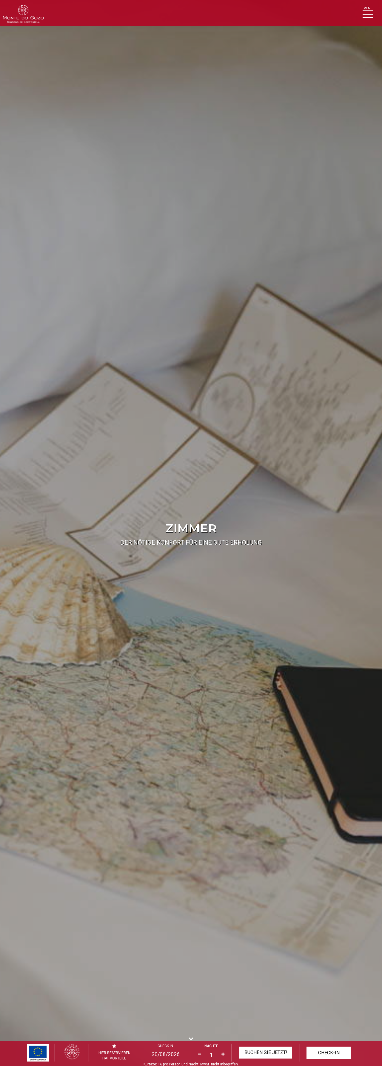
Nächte (211, 1046)
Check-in (165, 1046)
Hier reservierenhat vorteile (114, 1055)
